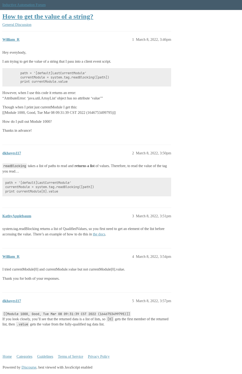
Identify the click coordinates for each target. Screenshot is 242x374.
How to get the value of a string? (47, 16)
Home (7, 356)
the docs (99, 234)
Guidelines (45, 356)
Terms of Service (70, 356)
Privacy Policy (99, 356)
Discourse (29, 367)
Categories (24, 356)
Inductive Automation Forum (24, 5)
